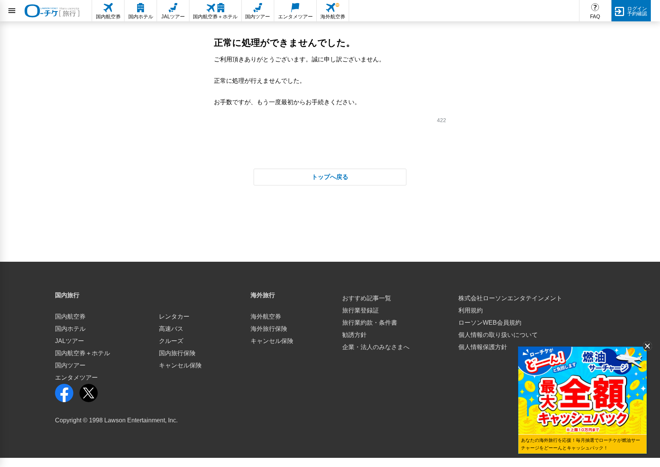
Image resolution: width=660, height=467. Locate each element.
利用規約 (470, 310)
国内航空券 (70, 316)
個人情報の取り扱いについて (498, 335)
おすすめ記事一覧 (366, 298)
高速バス (171, 328)
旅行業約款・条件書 (369, 322)
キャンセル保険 (180, 365)
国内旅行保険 (177, 353)
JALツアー (69, 341)
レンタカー (174, 316)
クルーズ (171, 341)
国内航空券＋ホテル (82, 353)
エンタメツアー (76, 377)
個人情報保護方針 (482, 347)
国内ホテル (70, 328)
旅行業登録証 (360, 310)
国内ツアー (70, 365)
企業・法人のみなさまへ (375, 347)
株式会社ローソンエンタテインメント (510, 298)
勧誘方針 (354, 335)
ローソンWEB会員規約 (489, 322)
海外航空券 (266, 316)
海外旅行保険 (269, 328)
